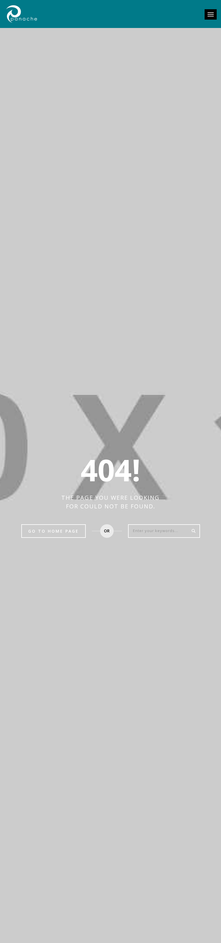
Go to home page (53, 531)
